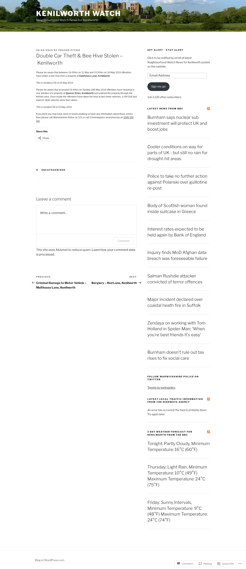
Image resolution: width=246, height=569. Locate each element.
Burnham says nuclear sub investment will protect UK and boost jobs (177, 123)
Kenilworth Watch (78, 13)
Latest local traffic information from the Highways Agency (175, 400)
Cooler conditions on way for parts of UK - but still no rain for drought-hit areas (177, 152)
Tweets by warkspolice (161, 387)
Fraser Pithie (69, 50)
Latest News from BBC (165, 108)
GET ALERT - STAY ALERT (165, 50)
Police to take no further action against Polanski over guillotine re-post (177, 182)
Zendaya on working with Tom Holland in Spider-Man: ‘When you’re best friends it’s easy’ (176, 328)
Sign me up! (158, 86)
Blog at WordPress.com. (50, 560)
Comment (123, 240)
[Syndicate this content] (208, 108)
